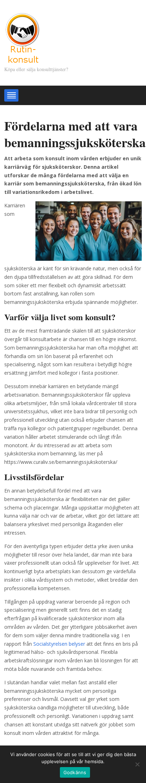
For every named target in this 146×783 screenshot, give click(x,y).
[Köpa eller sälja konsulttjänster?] (22, 36)
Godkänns (74, 772)
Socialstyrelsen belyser (58, 643)
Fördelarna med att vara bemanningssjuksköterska (75, 133)
